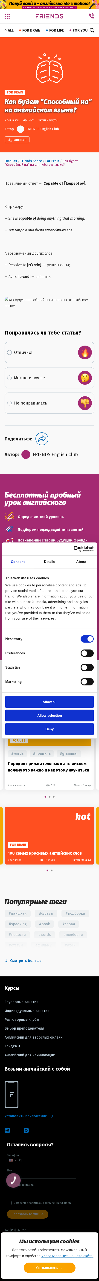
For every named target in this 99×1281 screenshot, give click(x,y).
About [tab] (81, 562)
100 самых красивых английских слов (45, 853)
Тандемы (12, 1046)
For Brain (52, 161)
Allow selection (49, 715)
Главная (11, 161)
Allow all (49, 702)
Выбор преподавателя (24, 1028)
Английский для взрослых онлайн (34, 1037)
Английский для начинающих (30, 1055)
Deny (49, 729)
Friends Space (31, 161)
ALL (11, 30)
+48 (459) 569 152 (15, 1230)
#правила (42, 753)
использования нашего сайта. (67, 1256)
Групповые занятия (21, 1002)
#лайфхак (17, 913)
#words (17, 753)
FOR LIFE (56, 30)
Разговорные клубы (22, 1020)
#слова (68, 924)
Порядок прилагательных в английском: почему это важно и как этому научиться (48, 767)
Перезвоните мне (25, 1214)
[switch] (87, 653)
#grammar (17, 139)
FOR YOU (80, 30)
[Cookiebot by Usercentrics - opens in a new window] (73, 549)
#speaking (18, 924)
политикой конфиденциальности (50, 1203)
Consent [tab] (18, 562)
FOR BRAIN (31, 30)
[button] (12, 1160)
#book (44, 924)
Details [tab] (49, 562)
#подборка (75, 913)
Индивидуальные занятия (27, 1011)
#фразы (46, 913)
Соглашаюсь (47, 1268)
